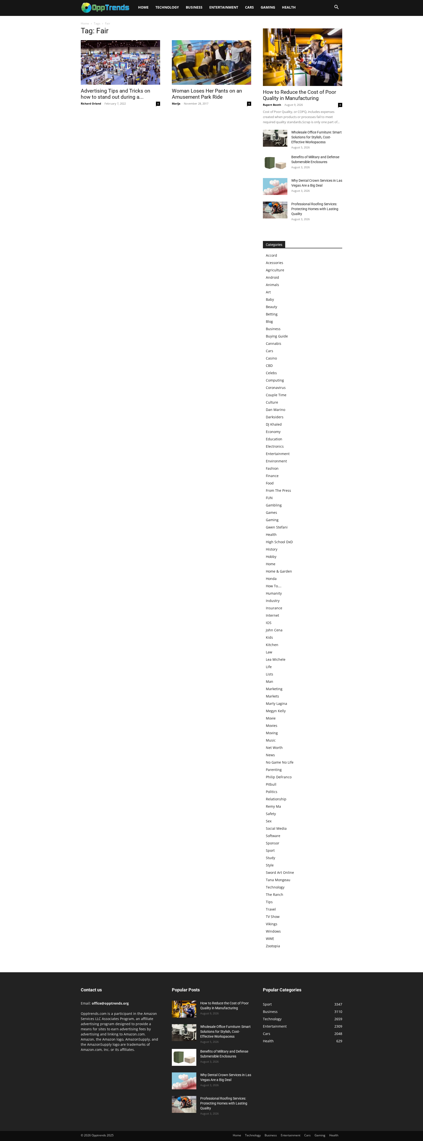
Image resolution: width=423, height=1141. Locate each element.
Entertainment (223, 7)
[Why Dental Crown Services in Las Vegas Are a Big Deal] (275, 186)
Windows (273, 931)
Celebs (271, 373)
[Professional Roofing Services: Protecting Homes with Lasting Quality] (275, 210)
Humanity (274, 593)
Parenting (274, 769)
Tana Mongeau (278, 879)
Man (269, 681)
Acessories (274, 262)
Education (274, 439)
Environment (276, 461)
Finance (272, 475)
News (270, 755)
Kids (269, 637)
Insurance (274, 608)
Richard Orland (91, 103)
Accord (271, 255)
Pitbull (271, 784)
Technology (167, 7)
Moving (272, 733)
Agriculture (275, 270)
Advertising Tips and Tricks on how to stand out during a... (115, 94)
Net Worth (274, 747)
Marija (176, 103)
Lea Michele (275, 659)
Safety (271, 813)
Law (269, 652)
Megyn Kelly (276, 711)
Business (194, 7)
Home (143, 7)
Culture (272, 402)
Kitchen (272, 644)
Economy (273, 431)
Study (270, 857)
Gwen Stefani (277, 527)
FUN (269, 497)
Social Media (276, 828)
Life (269, 666)
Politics (271, 791)
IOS (268, 622)
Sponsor (272, 843)
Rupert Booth (272, 105)
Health (289, 7)
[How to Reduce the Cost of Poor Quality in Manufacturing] (302, 57)
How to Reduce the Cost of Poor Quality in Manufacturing (299, 95)
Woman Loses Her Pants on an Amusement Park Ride (207, 94)
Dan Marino (275, 409)
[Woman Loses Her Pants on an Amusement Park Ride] (211, 62)
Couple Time (276, 395)
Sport (270, 850)
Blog (269, 321)
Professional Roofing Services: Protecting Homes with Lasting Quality (314, 209)
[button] (336, 7)
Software (273, 835)
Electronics (275, 446)
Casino (271, 358)
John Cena (274, 630)
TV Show (273, 916)
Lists (269, 674)
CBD (269, 365)
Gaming (268, 7)
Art (268, 292)
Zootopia (273, 946)
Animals (272, 284)
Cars (249, 7)
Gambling (274, 505)
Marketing (274, 688)
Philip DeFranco (279, 777)
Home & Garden (279, 571)
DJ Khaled (274, 424)
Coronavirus (276, 387)
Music (271, 740)
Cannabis (273, 343)
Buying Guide (277, 336)
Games (271, 512)
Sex (268, 821)
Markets (272, 696)
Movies (271, 725)
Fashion (272, 468)
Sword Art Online (280, 872)
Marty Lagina (276, 703)
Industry (273, 600)
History (271, 549)
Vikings (271, 924)
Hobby (271, 556)
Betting (272, 314)
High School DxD (279, 542)
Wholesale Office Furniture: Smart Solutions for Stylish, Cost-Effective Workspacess (316, 137)
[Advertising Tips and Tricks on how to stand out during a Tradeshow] (120, 62)
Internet (272, 615)
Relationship (276, 799)
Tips (269, 902)
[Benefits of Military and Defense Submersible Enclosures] (275, 163)
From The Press (278, 490)
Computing (275, 380)
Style (270, 865)
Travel (271, 909)
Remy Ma (273, 806)
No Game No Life (280, 762)
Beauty (271, 306)
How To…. (274, 586)
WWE (270, 938)
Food (270, 483)
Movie (271, 718)
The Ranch (274, 894)
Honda (271, 578)
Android (272, 277)
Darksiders (274, 417)
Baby (270, 299)
